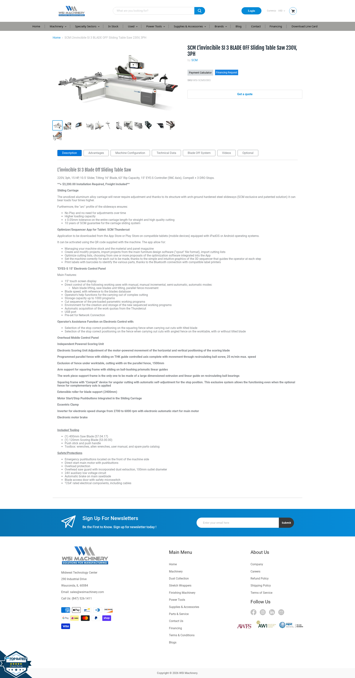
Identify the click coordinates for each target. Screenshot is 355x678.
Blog (238, 26)
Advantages (96, 153)
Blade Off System (199, 153)
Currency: (271, 11)
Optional (247, 153)
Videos (226, 153)
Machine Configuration (130, 153)
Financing (276, 26)
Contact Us (176, 621)
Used (131, 26)
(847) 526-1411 (82, 598)
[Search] (199, 10)
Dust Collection (179, 578)
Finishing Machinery (182, 592)
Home (36, 26)
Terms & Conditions (182, 635)
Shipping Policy (261, 585)
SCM (194, 60)
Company (257, 564)
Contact (256, 26)
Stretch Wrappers (180, 585)
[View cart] (293, 11)
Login (251, 10)
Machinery (57, 26)
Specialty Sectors (86, 26)
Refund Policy (260, 578)
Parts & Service (179, 614)
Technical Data (166, 153)
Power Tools (154, 26)
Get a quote (245, 94)
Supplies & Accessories (189, 26)
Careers (255, 571)
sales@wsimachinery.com (87, 592)
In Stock (113, 26)
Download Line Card (304, 26)
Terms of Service (261, 592)
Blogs (172, 642)
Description (69, 153)
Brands (219, 26)
